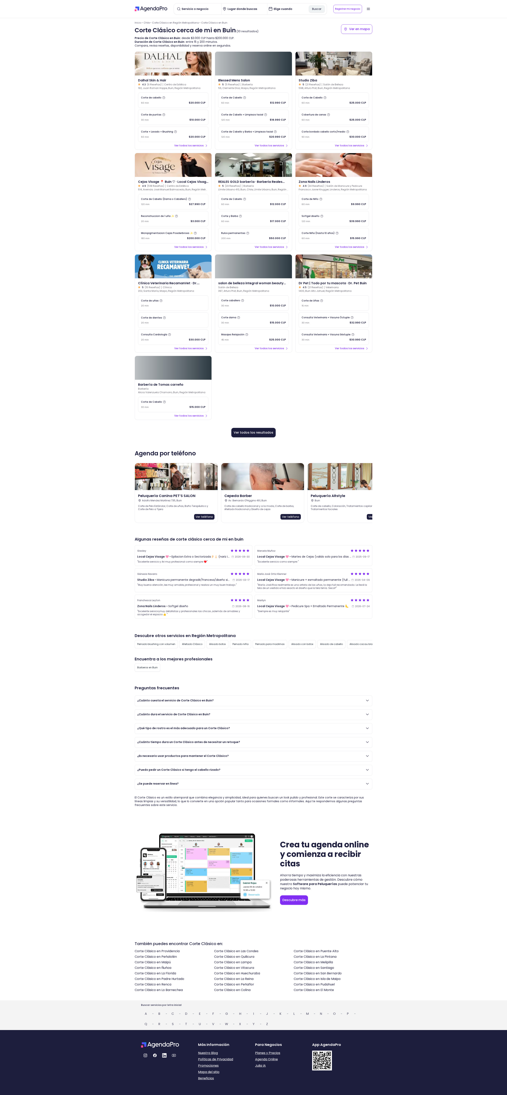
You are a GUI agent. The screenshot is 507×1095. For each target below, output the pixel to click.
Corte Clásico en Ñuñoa (153, 967)
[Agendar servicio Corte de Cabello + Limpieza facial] (253, 117)
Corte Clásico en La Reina (234, 979)
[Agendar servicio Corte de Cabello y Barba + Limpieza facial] (253, 134)
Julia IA (260, 1065)
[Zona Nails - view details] (333, 165)
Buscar (316, 9)
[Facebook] (155, 1055)
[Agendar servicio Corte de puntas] (173, 117)
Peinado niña (241, 644)
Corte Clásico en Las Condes (236, 951)
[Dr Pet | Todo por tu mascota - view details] (333, 266)
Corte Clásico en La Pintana (315, 956)
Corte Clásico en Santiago (314, 967)
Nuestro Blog (208, 1053)
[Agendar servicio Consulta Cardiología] (173, 337)
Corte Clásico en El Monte (314, 990)
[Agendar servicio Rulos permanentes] (253, 235)
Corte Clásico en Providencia (157, 951)
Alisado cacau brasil (362, 644)
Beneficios (206, 1078)
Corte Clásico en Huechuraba (237, 973)
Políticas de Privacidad (215, 1059)
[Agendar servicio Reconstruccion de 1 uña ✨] (173, 218)
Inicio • (139, 22)
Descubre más (294, 900)
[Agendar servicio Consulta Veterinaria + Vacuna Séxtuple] (334, 337)
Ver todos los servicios (189, 145)
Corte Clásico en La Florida (155, 973)
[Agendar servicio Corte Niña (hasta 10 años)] (334, 235)
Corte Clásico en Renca (153, 984)
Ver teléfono (204, 517)
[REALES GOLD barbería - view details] (253, 165)
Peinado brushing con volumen (156, 644)
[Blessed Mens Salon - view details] (253, 63)
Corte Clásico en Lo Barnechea (159, 990)
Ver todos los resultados (253, 432)
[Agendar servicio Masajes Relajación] (253, 337)
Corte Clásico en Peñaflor (234, 984)
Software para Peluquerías (315, 884)
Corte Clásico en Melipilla (313, 962)
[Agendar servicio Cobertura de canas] (334, 117)
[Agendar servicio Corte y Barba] (253, 218)
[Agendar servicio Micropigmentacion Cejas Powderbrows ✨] (173, 235)
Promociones (208, 1065)
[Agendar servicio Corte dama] (253, 320)
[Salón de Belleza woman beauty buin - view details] (253, 266)
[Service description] (163, 97)
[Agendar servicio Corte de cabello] (173, 100)
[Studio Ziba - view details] (333, 63)
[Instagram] (145, 1055)
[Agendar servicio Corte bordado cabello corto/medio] (334, 134)
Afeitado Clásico (192, 644)
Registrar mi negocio (347, 8)
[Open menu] (368, 9)
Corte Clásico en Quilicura (234, 956)
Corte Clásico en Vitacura (234, 967)
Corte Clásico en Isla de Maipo (317, 979)
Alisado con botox (302, 644)
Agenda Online (266, 1059)
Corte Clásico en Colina (232, 990)
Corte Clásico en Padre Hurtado (159, 979)
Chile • (147, 22)
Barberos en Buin (147, 667)
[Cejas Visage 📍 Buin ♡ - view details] (173, 165)
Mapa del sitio (208, 1072)
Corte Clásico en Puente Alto (316, 951)
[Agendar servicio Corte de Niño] (334, 201)
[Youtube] (174, 1055)
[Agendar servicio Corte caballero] (253, 303)
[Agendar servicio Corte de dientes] (173, 320)
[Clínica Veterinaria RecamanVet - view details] (173, 266)
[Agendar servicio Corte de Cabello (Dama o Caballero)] (173, 201)
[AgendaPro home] (151, 8)
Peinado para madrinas (270, 644)
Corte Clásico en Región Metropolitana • (176, 22)
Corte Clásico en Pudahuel (314, 984)
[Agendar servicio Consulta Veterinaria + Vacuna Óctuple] (334, 320)
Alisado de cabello (331, 644)
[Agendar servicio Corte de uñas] (173, 303)
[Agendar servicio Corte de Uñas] (334, 303)
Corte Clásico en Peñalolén (156, 956)
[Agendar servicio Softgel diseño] (334, 218)
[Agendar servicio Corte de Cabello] (253, 100)
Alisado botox (217, 644)
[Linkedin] (164, 1055)
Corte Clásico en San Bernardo (318, 973)
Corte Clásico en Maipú (153, 962)
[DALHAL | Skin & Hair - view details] (173, 63)
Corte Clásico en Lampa (233, 962)
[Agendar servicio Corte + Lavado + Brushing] (173, 134)
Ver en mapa (359, 29)
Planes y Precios (267, 1053)
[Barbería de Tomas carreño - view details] (173, 368)
